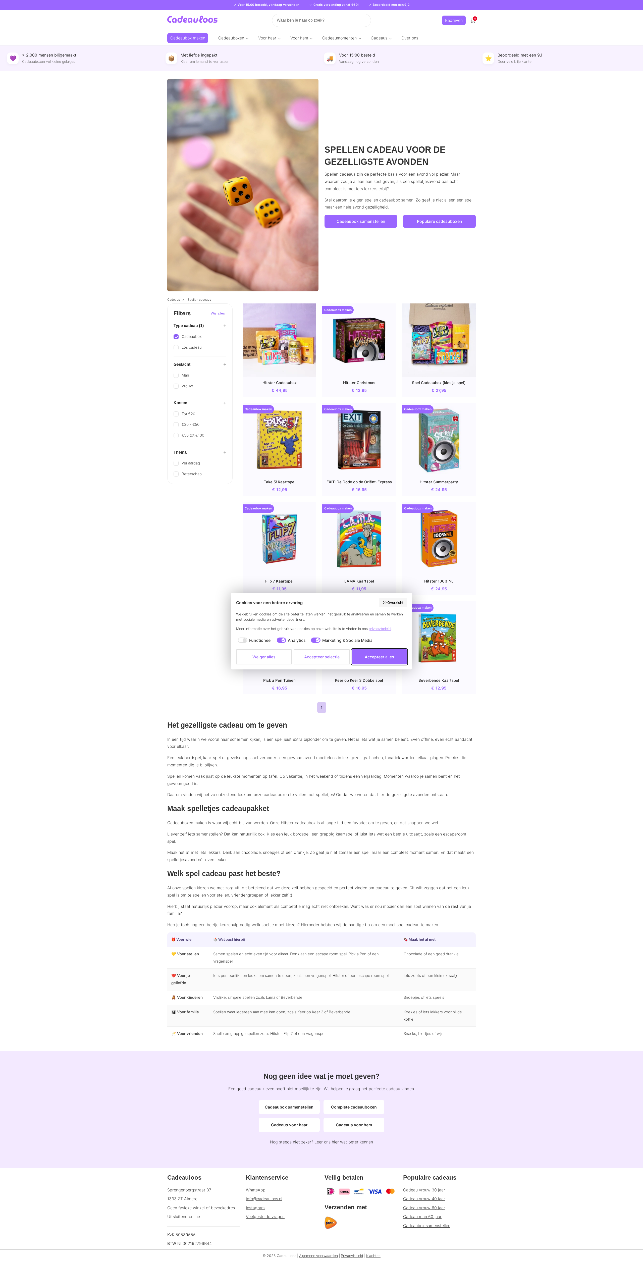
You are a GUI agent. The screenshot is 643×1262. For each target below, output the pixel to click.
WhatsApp (255, 1189)
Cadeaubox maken (187, 37)
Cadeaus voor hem (354, 1124)
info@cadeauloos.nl (264, 1198)
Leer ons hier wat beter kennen (343, 1141)
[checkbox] (254, 640)
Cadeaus (379, 37)
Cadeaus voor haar (289, 1124)
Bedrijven (454, 20)
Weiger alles (264, 656)
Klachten (373, 1255)
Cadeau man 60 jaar (422, 1216)
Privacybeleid (352, 1255)
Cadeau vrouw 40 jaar (424, 1198)
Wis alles (218, 313)
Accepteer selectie (322, 656)
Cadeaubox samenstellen (361, 221)
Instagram (255, 1207)
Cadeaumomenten (339, 37)
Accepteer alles (379, 656)
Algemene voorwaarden (318, 1255)
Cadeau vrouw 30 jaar (424, 1189)
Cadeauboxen (231, 37)
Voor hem (299, 37)
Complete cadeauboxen (354, 1107)
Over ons (409, 37)
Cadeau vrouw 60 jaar (424, 1207)
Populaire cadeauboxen (439, 221)
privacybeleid (380, 628)
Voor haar (267, 37)
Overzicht (395, 602)
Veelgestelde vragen (265, 1216)
